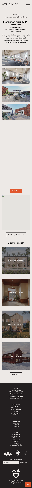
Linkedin (16, 426)
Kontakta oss (16, 191)
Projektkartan (16, 434)
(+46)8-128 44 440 (17, 392)
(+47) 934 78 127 (17, 394)
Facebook (16, 425)
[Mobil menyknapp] (28, 4)
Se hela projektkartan (14, 235)
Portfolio (14, 14)
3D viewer (16, 438)
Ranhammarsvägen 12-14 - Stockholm (16, 17)
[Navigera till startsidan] (10, 4)
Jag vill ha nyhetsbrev (16, 459)
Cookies (16, 443)
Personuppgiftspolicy (16, 445)
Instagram (16, 423)
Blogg (16, 441)
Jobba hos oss (16, 440)
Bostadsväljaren (16, 436)
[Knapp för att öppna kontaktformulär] (28, 484)
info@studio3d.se (16, 390)
